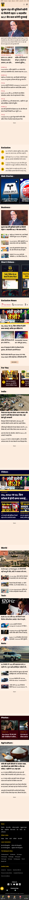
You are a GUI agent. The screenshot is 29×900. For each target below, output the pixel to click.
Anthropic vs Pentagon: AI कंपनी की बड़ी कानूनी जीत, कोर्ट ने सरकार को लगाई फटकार (14, 570)
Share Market (18, 55)
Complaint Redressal (18, 873)
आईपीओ (7, 830)
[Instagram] (17, 884)
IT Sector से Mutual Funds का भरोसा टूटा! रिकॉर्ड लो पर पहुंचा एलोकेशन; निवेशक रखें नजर (16, 164)
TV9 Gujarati (17, 857)
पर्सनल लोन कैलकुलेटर (16, 846)
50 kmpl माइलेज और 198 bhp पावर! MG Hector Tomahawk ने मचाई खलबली (17, 679)
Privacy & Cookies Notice (6, 873)
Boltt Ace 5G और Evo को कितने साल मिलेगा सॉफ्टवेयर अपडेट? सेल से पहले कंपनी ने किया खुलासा (13, 618)
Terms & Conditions (5, 876)
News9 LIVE (3, 861)
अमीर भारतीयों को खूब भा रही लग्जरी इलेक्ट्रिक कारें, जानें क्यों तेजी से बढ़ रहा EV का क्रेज (18, 673)
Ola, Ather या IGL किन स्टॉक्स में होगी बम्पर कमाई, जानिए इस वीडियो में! (13, 497)
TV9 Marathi (12, 855)
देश (17, 830)
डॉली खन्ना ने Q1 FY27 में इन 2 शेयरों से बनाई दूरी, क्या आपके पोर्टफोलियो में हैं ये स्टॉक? (16, 158)
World (4, 548)
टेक (24, 830)
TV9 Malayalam (17, 859)
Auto (2, 99)
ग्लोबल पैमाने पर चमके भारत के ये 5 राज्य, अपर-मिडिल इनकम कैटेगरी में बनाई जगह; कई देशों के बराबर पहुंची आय (16, 170)
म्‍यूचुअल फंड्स (23, 828)
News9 (5, 1)
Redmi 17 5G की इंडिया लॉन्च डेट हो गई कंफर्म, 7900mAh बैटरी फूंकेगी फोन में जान (18, 638)
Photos (4, 718)
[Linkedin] (20, 884)
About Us (9, 870)
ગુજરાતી (21, 1)
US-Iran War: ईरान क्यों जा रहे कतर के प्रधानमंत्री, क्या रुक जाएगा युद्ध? (18, 577)
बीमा (2, 830)
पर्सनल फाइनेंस (15, 828)
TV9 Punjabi (3, 859)
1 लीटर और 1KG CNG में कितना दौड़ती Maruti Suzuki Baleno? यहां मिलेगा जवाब (18, 686)
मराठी (17, 1)
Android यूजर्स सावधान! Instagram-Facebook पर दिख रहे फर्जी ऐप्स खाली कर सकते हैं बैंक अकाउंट (18, 625)
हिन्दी (2, 1)
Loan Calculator (6, 842)
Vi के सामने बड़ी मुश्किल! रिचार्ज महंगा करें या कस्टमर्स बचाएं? (9, 517)
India (3, 392)
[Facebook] (8, 884)
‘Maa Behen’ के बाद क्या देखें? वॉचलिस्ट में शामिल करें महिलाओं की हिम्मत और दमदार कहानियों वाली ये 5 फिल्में (10, 736)
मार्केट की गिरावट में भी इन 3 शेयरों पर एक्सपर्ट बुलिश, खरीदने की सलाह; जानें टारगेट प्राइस (21, 60)
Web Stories (7, 176)
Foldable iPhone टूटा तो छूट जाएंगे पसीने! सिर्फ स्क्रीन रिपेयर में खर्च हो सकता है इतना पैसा (18, 632)
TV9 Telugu (19, 855)
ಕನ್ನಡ (9, 1)
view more (14, 362)
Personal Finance (5, 55)
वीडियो (14, 839)
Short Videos (7, 262)
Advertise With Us (17, 870)
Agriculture (6, 743)
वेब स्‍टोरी (20, 839)
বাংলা (25, 1)
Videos (4, 472)
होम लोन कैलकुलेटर (5, 846)
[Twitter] (11, 884)
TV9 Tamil (10, 859)
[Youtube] (14, 884)
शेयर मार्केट (8, 828)
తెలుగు (13, 1)
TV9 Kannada (4, 857)
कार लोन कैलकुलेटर (5, 848)
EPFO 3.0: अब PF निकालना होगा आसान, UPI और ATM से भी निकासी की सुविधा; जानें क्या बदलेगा (7, 60)
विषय (6, 839)
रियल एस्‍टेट (12, 830)
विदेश (21, 830)
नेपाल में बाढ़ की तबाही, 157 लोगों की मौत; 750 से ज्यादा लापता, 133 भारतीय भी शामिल (17, 584)
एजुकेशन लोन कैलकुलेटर (17, 848)
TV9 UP (23, 859)
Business (3, 67)
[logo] (2, 4)
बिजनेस (2, 828)
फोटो (10, 839)
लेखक (2, 839)
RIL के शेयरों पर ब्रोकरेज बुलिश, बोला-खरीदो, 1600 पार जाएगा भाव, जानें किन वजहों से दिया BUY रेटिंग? (17, 152)
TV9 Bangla (10, 857)
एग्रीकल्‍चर (3, 832)
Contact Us (3, 870)
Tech (2, 83)
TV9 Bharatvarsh (4, 855)
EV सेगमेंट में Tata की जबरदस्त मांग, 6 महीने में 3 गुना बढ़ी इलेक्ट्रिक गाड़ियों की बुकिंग (13, 666)
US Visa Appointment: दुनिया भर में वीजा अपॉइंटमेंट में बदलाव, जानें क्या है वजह (18, 591)
